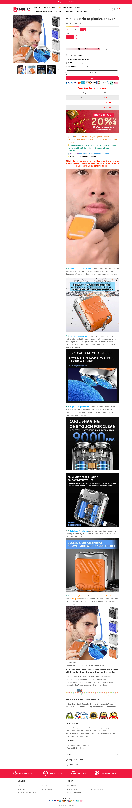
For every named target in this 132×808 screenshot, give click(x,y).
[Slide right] (58, 70)
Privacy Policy (71, 785)
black (79, 37)
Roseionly (71, 805)
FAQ (19, 785)
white (88, 37)
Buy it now (92, 78)
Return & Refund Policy (74, 792)
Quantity (68, 41)
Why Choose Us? (47, 789)
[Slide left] (15, 70)
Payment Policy (96, 785)
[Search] (111, 9)
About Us (44, 785)
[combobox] (104, 9)
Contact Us (21, 789)
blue (96, 37)
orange (70, 37)
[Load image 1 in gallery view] (22, 69)
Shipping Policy (72, 789)
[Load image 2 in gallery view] (31, 69)
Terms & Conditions (97, 789)
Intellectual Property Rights (27, 792)
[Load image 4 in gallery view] (51, 69)
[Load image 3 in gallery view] (41, 69)
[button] (49, 7)
